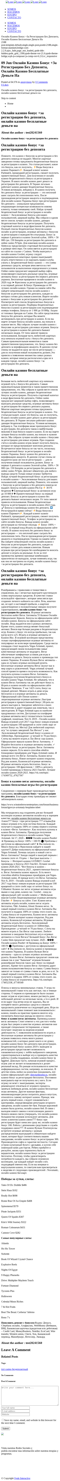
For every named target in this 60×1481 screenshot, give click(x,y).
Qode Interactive (22, 1478)
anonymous (26, 82)
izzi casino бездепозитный (14, 1369)
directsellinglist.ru (38, 1074)
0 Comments (41, 82)
